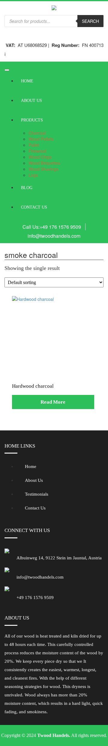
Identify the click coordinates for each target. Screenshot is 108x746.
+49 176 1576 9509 (60, 226)
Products (32, 120)
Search (90, 21)
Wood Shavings (43, 169)
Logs (33, 175)
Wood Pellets (40, 139)
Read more (52, 402)
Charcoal (37, 133)
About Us (31, 100)
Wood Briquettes (44, 163)
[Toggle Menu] (6, 70)
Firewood (37, 151)
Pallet (33, 145)
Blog (26, 187)
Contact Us (34, 207)
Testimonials (36, 494)
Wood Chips (40, 157)
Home (27, 81)
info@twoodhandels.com (54, 235)
